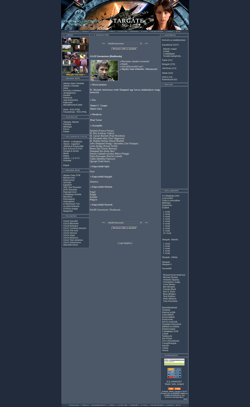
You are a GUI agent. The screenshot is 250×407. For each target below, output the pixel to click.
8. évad (166, 228)
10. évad (167, 233)
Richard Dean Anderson (174, 275)
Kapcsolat (67, 102)
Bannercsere (69, 178)
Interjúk (165, 345)
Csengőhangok (169, 343)
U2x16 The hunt (70, 230)
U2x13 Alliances (70, 238)
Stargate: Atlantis (71, 122)
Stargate (166, 262)
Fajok (164, 60)
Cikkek (165, 348)
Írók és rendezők (169, 322)
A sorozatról (167, 198)
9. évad (166, 231)
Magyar (93, 199)
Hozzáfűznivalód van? (132, 66)
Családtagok (169, 54)
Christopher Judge (171, 282)
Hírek (65, 88)
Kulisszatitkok (168, 317)
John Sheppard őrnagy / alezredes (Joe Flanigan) (114, 143)
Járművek (166, 68)
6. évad (166, 223)
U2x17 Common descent (74, 228)
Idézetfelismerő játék (72, 105)
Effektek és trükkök (170, 326)
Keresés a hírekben (72, 90)
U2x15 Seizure (70, 233)
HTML (77, 109)
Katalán (93, 197)
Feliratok (67, 124)
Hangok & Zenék (71, 151)
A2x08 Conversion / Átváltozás (105, 210)
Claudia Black (169, 289)
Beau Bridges (169, 294)
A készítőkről (168, 315)
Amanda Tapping (171, 280)
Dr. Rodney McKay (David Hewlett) (107, 141)
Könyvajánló (69, 199)
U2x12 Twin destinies (73, 240)
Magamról (68, 211)
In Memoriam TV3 (71, 204)
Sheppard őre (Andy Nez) (102, 151)
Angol (92, 192)
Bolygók (166, 64)
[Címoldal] (83, 29)
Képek (66, 131)
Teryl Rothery (169, 296)
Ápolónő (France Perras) (102, 130)
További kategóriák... (172, 56)
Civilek (166, 51)
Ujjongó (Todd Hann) (100, 161)
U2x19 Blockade (71, 223)
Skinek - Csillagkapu (72, 141)
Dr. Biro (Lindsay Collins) (102, 133)
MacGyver (68, 197)
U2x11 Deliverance (72, 242)
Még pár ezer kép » (75, 74)
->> (146, 43)
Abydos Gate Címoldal (73, 83)
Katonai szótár (168, 312)
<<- (103, 43)
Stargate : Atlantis (170, 239)
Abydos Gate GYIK (71, 175)
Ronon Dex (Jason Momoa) (103, 148)
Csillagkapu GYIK (170, 331)
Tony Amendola (170, 301)
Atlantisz (94, 181)
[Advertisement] (174, 138)
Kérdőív (66, 95)
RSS (72, 109)
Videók (66, 158)
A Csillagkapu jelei (170, 196)
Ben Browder (169, 287)
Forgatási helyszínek (171, 324)
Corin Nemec (169, 284)
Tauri (92, 171)
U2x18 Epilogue (70, 226)
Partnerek (67, 98)
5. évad (166, 221)
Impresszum (68, 180)
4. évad (166, 219)
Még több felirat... (71, 245)
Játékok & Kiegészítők (73, 146)
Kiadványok (167, 79)
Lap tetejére (125, 243)
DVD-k (165, 77)
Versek (165, 350)
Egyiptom (67, 185)
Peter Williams (169, 299)
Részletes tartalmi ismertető (135, 61)
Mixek (66, 153)
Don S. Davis (169, 291)
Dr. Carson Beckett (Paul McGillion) (107, 136)
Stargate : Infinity (169, 257)
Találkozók (167, 336)
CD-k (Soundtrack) (170, 341)
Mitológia (67, 127)
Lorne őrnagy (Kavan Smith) (103, 146)
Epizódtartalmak (169, 307)
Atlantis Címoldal (71, 86)
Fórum (66, 129)
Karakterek (167, 45)
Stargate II (166, 264)
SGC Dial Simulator (72, 187)
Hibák (165, 73)
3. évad (166, 216)
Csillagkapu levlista (72, 194)
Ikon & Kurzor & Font (72, 149)
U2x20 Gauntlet (70, 221)
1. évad (166, 212)
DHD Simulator (70, 189)
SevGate (67, 182)
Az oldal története (71, 206)
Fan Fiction (167, 338)
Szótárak (166, 310)
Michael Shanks (170, 277)
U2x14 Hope (69, 235)
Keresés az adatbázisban (174, 40)
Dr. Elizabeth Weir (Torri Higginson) (107, 138)
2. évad (166, 214)
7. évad (166, 226)
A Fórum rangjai (70, 208)
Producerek (167, 319)
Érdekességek (168, 329)
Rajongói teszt (70, 192)
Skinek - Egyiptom (71, 144)
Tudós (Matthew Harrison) (102, 159)
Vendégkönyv (69, 93)
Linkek (165, 334)
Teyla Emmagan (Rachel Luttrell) (106, 156)
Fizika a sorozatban (171, 200)
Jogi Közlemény (70, 100)
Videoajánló (68, 201)
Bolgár (93, 194)
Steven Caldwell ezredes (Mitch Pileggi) (109, 153)
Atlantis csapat (170, 49)
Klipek (66, 156)
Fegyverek (167, 205)
